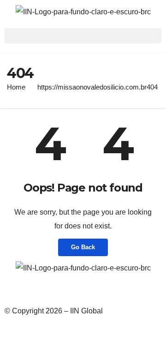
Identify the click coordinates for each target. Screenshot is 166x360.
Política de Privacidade (42, 291)
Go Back (83, 247)
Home (16, 87)
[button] (83, 35)
